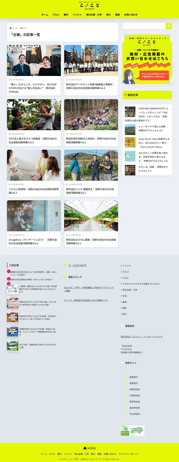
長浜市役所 (134, 407)
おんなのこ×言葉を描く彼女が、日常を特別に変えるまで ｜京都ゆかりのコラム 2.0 (153, 156)
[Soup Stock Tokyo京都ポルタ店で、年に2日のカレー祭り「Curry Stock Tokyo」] (130, 142)
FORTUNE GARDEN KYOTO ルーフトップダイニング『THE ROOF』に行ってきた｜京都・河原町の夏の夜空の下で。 (147, 114)
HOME (91, 448)
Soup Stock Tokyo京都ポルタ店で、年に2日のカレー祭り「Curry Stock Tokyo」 (154, 142)
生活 (125, 295)
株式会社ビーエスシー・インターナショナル (142, 336)
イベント (77, 14)
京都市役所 (134, 389)
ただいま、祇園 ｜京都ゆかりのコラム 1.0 (153, 168)
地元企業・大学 (94, 14)
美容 (117, 14)
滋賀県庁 (133, 377)
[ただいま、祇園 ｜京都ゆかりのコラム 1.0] (130, 170)
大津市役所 (134, 395)
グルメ (56, 14)
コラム (126, 277)
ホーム (44, 14)
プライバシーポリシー (128, 453)
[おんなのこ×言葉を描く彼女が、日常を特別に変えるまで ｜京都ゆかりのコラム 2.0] (130, 156)
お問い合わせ (131, 14)
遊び (108, 14)
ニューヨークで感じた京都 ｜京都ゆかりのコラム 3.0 (153, 128)
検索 (169, 26)
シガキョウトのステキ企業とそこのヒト (141, 283)
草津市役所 (134, 401)
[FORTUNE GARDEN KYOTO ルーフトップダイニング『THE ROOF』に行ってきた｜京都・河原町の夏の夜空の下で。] (130, 112)
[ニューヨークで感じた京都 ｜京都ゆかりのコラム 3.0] (130, 130)
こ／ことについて (77, 265)
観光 (66, 14)
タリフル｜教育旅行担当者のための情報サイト (86, 300)
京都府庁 (133, 383)
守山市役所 (134, 413)
